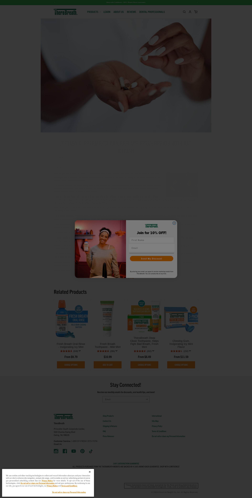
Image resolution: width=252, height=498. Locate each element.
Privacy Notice (47, 480)
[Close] (90, 472)
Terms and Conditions (69, 486)
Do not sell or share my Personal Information (69, 492)
